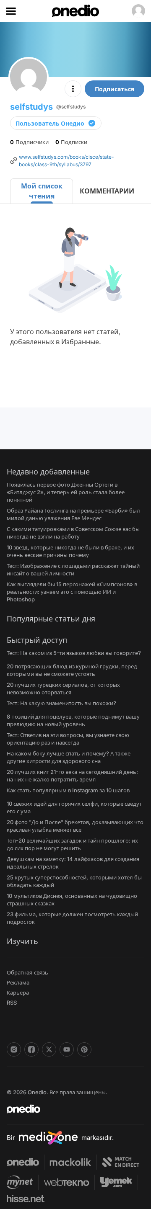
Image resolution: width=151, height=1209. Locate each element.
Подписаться (114, 89)
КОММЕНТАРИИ (107, 191)
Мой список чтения (41, 191)
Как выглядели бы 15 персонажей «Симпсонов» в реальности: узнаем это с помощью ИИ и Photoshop (72, 592)
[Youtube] (67, 1049)
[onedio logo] (70, 1109)
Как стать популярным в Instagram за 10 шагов (68, 790)
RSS (12, 1002)
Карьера (18, 992)
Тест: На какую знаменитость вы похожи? (61, 703)
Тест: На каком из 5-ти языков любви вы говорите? (74, 653)
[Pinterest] (84, 1049)
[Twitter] (49, 1049)
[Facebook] (31, 1049)
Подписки (71, 142)
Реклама (18, 982)
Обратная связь (27, 972)
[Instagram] (14, 1049)
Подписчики (29, 142)
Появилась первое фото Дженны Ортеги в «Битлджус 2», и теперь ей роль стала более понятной (66, 492)
